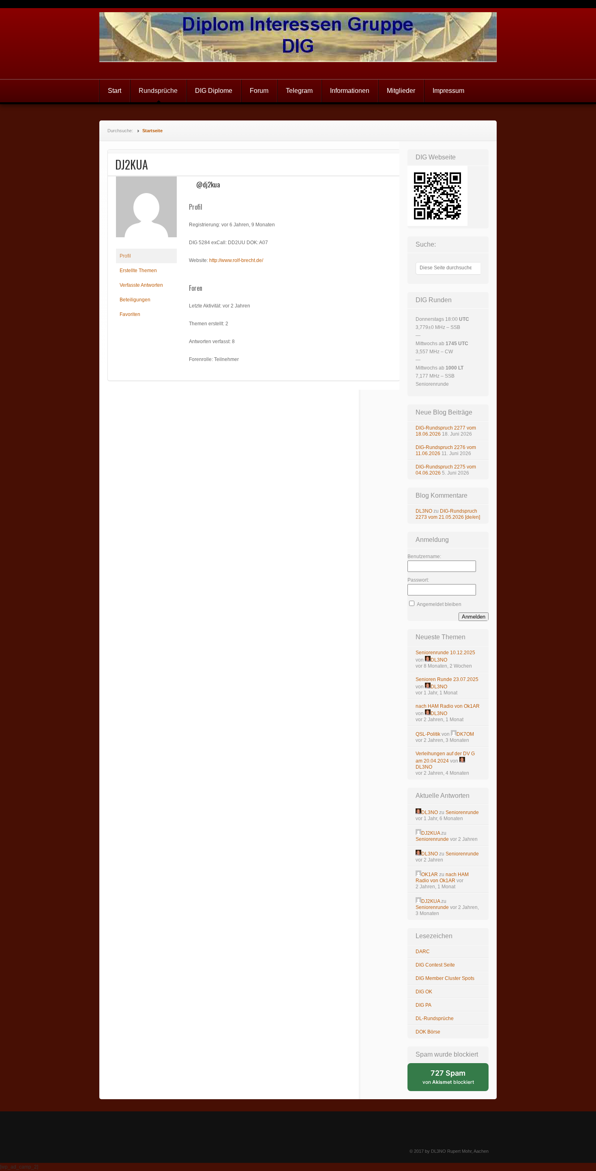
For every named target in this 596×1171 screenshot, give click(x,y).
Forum (259, 90)
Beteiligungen (135, 300)
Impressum (448, 90)
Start (114, 90)
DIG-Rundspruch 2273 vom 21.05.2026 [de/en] (448, 514)
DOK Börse (428, 1032)
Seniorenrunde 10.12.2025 (445, 652)
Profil (125, 256)
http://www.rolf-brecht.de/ (236, 260)
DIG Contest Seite (435, 965)
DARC (423, 951)
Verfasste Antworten (141, 285)
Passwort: (418, 580)
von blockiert (455, 1080)
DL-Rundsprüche (435, 1018)
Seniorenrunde (462, 812)
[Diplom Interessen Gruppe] (298, 43)
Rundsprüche (158, 90)
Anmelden (473, 617)
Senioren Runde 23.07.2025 (447, 679)
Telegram (299, 90)
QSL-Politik (428, 734)
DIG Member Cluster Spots (445, 978)
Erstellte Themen (138, 270)
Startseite (152, 130)
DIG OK (424, 992)
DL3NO (424, 511)
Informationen (349, 90)
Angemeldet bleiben (439, 604)
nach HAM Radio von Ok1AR (448, 706)
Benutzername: (424, 556)
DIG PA (423, 1005)
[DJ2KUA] (146, 244)
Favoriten (130, 314)
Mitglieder (401, 90)
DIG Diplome (213, 90)
